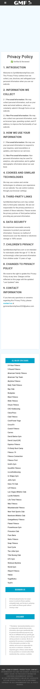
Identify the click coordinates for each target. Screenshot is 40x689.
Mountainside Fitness (16, 508)
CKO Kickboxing (14, 409)
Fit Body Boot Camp (15, 448)
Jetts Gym (12, 480)
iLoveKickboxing (14, 472)
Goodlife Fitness (14, 468)
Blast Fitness (13, 397)
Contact (34, 669)
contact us (7, 303)
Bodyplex (11, 393)
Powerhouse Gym (14, 527)
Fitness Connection (15, 456)
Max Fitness (12, 504)
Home (3, 669)
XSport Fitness (13, 571)
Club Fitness (12, 417)
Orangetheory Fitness (16, 520)
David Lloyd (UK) (14, 440)
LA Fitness (12, 488)
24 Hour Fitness (14, 365)
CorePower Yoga (14, 421)
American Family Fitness (17, 373)
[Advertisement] (20, 26)
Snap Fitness (13, 543)
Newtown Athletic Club (16, 516)
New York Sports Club (16, 512)
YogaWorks (12, 579)
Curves (10, 432)
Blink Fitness (13, 401)
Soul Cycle (12, 547)
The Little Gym (13, 551)
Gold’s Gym (12, 464)
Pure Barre (12, 535)
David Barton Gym (14, 436)
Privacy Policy (25, 669)
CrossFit (11, 425)
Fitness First (13, 460)
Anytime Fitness (14, 381)
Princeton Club (13, 531)
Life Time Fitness (14, 500)
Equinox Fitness (14, 444)
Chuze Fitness (13, 405)
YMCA (10, 575)
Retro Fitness (13, 539)
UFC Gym (11, 559)
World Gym (12, 567)
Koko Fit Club (13, 484)
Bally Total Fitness (15, 385)
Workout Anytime (14, 563)
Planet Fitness (13, 523)
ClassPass (12, 413)
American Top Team (15, 377)
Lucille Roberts (13, 496)
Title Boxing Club (14, 555)
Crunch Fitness (13, 429)
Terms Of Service (12, 669)
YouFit (10, 583)
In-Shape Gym (13, 476)
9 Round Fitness (14, 369)
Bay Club (11, 389)
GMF (22, 3)
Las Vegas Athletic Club (17, 492)
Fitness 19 (12, 452)
